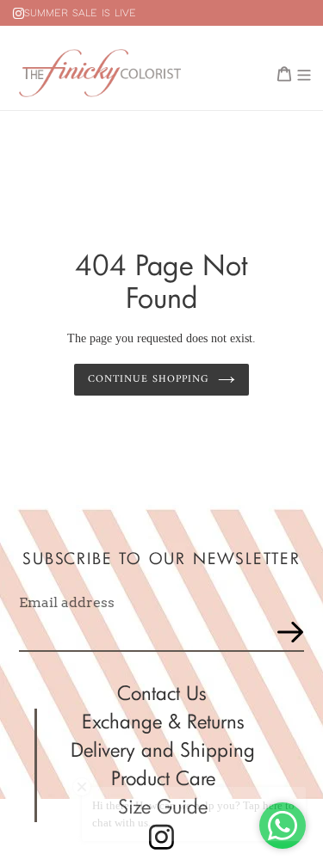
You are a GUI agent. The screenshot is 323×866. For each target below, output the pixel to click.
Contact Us (162, 692)
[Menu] (304, 73)
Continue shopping (148, 379)
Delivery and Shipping (163, 749)
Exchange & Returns (163, 721)
